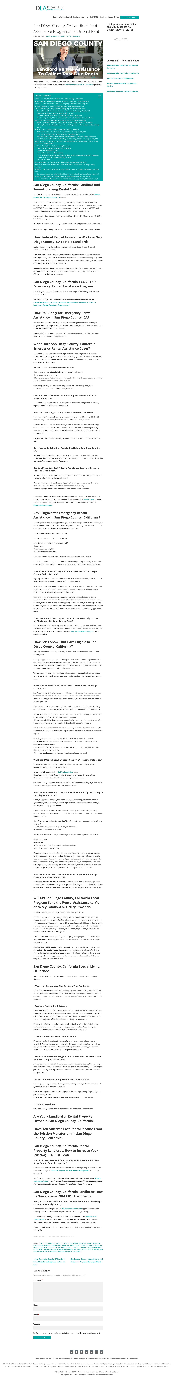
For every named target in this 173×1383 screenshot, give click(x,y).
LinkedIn (86, 1352)
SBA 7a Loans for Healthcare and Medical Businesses (122, 66)
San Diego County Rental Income (86, 1249)
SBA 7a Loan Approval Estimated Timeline (122, 91)
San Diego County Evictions (55, 1245)
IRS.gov (148, 1364)
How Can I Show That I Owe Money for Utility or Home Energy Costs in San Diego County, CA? (67, 139)
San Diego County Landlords (69, 1247)
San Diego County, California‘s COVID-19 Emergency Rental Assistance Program (61, 104)
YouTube (101, 1352)
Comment (38, 1280)
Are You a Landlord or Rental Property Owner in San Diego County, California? (61, 162)
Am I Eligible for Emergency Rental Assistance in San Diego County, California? (60, 120)
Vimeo (91, 1352)
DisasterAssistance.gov (42, 505)
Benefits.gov (89, 499)
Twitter (71, 1352)
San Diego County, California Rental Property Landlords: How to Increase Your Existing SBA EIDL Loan (67, 170)
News (116, 17)
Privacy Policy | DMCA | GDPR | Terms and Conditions (74, 1372)
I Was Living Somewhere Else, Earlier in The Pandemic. (54, 148)
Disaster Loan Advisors (55, 36)
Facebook (76, 1352)
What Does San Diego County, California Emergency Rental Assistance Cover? (60, 109)
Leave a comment (73, 36)
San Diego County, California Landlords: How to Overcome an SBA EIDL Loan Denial (62, 176)
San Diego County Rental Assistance (58, 1249)
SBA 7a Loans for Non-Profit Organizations (123, 73)
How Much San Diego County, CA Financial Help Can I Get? (55, 113)
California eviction (65, 772)
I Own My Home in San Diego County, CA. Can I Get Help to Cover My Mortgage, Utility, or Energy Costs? (68, 126)
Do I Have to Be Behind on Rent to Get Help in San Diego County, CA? (59, 115)
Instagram (81, 1352)
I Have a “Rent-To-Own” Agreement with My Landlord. (54, 157)
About (110, 17)
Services (103, 17)
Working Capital (65, 17)
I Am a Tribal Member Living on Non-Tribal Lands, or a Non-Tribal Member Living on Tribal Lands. (68, 155)
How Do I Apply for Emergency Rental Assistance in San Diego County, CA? (59, 106)
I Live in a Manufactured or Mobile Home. (50, 153)
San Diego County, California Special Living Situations (52, 146)
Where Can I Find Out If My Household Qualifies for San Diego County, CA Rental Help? (65, 122)
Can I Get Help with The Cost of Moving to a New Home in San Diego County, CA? (63, 111)
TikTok (96, 1352)
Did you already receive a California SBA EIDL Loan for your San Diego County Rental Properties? (68, 174)
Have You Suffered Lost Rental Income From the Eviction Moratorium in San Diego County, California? (65, 166)
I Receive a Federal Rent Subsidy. (47, 150)
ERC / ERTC (94, 17)
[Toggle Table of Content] (98, 95)
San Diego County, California (69, 1251)
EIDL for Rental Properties (67, 1243)
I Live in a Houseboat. (44, 160)
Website (36, 1324)
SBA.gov (140, 1364)
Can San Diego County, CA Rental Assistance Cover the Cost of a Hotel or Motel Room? (65, 118)
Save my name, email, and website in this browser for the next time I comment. (68, 1333)
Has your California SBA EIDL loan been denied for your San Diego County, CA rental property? (67, 179)
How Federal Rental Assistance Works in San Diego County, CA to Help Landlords (62, 101)
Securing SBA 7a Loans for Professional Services (121, 84)
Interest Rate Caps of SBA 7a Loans (120, 78)
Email (36, 1314)
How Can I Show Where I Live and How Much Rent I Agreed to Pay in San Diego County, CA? (66, 136)
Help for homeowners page (81, 631)
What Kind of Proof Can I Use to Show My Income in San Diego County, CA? (61, 132)
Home (55, 17)
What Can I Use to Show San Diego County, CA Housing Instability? (58, 134)
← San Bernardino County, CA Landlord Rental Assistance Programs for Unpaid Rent (49, 1262)
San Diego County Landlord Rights (80, 1245)
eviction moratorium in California (79, 85)
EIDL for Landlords (48, 1243)
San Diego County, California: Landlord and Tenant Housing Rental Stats (59, 99)
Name (36, 1305)
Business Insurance (80, 17)
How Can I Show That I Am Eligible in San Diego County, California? (57, 129)
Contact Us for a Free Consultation (106, 1372)
